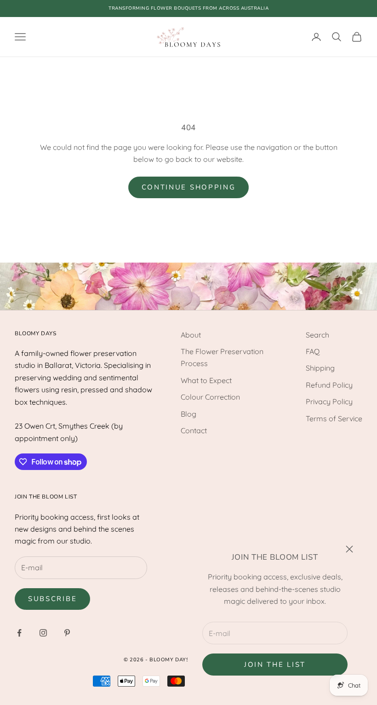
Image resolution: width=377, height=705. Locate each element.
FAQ (313, 351)
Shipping (320, 368)
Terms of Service (334, 418)
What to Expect (206, 380)
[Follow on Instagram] (43, 632)
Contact (194, 430)
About (191, 334)
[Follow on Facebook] (19, 632)
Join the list (275, 664)
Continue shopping (189, 187)
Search (317, 334)
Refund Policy (329, 385)
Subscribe (52, 598)
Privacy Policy (329, 401)
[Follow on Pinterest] (67, 632)
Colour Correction (210, 396)
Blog (188, 413)
